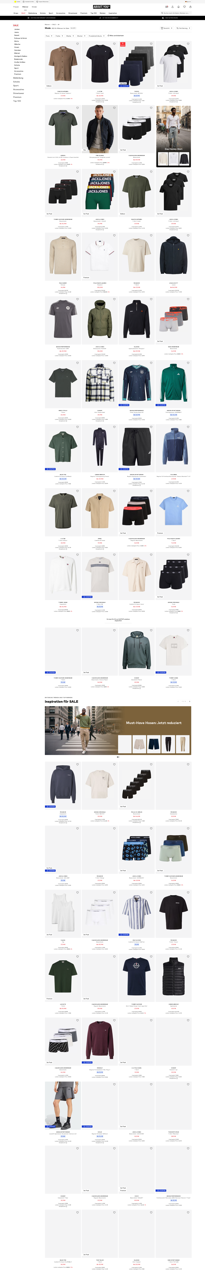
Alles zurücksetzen (117, 35)
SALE (54, 24)
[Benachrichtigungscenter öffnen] (178, 7)
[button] (167, 28)
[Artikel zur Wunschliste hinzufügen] (77, 44)
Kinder (34, 7)
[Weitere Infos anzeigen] (63, 100)
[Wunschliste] (184, 7)
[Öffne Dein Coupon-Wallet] (166, 7)
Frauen (16, 7)
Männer (25, 7)
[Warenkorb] (190, 7)
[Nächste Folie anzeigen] (190, 701)
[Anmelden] (172, 7)
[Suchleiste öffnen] (161, 13)
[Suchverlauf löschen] (190, 13)
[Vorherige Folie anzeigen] (178, 701)
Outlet (18, 1)
